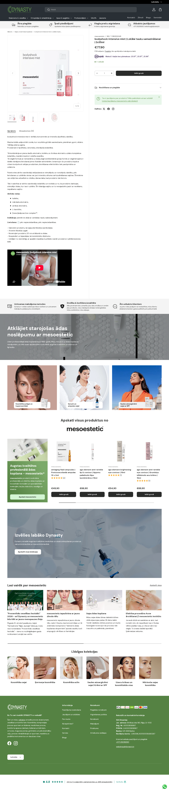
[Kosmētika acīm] (71, 668)
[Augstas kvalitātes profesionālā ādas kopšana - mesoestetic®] (27, 450)
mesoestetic (100, 36)
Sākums (9, 32)
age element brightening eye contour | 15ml (119, 471)
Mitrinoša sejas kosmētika (150, 684)
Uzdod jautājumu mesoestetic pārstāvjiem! (120, 101)
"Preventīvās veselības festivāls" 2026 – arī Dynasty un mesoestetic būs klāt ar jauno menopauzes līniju (25, 616)
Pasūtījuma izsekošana (71, 710)
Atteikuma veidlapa (98, 733)
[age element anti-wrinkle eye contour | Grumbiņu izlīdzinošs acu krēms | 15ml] (149, 451)
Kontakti (131, 17)
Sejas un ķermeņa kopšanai (23, 32)
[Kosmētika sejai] (18, 668)
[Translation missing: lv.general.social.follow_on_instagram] (113, 109)
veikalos (22, 720)
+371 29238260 (122, 742)
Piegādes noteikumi (98, 710)
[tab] (11, 131)
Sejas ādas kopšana (96, 613)
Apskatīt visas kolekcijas (28, 552)
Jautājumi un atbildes (71, 714)
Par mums (66, 719)
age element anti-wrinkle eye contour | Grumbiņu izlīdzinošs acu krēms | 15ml (148, 473)
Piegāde (108, 51)
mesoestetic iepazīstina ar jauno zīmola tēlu (63, 615)
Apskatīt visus (156, 585)
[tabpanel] (45, 211)
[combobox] (91, 9)
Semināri (158, 17)
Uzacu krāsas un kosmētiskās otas (124, 684)
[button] (160, 9)
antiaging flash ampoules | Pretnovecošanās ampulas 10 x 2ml (63, 472)
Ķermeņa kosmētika (45, 682)
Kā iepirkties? (67, 724)
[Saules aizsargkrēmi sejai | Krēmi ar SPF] (97, 668)
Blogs (148, 17)
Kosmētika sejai (19, 682)
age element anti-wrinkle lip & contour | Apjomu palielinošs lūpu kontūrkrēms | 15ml (91, 473)
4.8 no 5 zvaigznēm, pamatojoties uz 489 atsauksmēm (89, 782)
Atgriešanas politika (98, 714)
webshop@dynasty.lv (125, 746)
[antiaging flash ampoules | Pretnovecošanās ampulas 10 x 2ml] (63, 451)
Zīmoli (140, 17)
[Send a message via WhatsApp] (165, 787)
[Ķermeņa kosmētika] (45, 668)
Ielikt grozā (138, 73)
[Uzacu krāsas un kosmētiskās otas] (124, 668)
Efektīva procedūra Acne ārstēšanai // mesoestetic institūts (143, 615)
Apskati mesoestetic (27, 497)
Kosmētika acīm (71, 682)
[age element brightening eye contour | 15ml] (120, 451)
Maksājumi (94, 724)
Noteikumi (94, 719)
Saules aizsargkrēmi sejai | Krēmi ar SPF (97, 684)
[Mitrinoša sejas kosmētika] (150, 668)
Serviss (65, 733)
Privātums (94, 728)
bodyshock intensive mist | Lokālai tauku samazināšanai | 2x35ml (48, 32)
